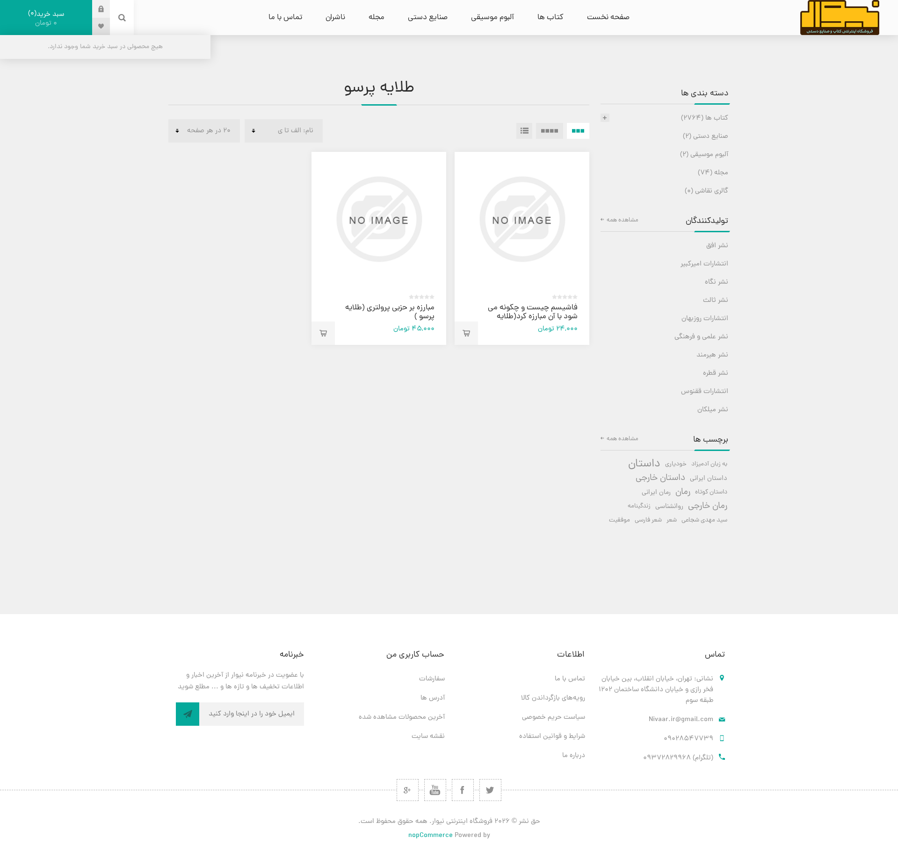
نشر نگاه (716, 282)
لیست (524, 131)
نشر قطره (715, 373)
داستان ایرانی (708, 478)
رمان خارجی (707, 506)
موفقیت (619, 520)
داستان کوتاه (711, 492)
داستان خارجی (660, 478)
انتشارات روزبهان (704, 319)
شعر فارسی (648, 520)
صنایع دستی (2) (705, 136)
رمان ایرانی (656, 492)
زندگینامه (639, 506)
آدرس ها (432, 698)
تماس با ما (570, 679)
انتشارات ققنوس (704, 391)
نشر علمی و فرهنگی (701, 337)
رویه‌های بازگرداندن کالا (553, 698)
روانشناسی (669, 506)
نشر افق (717, 246)
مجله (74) (713, 173)
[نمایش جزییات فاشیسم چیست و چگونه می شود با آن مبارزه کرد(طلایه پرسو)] (522, 219)
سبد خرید (47, 18)
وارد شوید (94, 8)
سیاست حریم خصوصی (553, 717)
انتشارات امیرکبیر (704, 264)
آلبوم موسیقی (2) (704, 155)
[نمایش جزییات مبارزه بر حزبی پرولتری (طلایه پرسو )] (378, 219)
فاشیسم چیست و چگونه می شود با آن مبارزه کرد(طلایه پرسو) (533, 317)
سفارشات (432, 679)
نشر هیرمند (712, 355)
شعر (671, 520)
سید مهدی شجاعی (704, 520)
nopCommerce (430, 835)
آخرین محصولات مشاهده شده (402, 717)
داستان (644, 465)
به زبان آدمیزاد (709, 464)
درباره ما (573, 756)
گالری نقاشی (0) (706, 191)
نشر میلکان (712, 410)
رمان (682, 492)
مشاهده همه (622, 220)
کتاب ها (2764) (704, 118)
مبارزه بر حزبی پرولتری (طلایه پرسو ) (390, 312)
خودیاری (676, 464)
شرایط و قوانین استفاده (552, 736)
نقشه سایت (428, 736)
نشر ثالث (715, 300)
